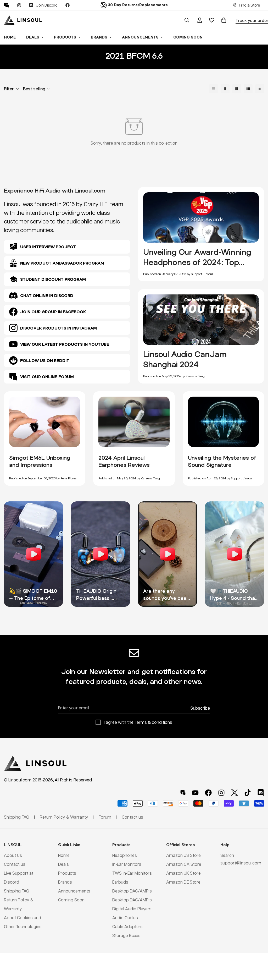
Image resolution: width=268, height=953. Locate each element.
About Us (13, 855)
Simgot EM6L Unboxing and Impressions (39, 461)
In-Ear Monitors (126, 864)
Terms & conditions (153, 722)
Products (65, 37)
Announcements (140, 37)
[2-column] (225, 88)
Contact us (14, 864)
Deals (32, 37)
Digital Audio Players (132, 908)
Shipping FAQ (16, 891)
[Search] (187, 20)
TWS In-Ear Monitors (132, 873)
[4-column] (248, 88)
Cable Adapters (127, 926)
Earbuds (120, 882)
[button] (224, 20)
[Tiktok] (247, 792)
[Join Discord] (260, 792)
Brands (99, 37)
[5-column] (259, 88)
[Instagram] (19, 5)
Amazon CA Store (183, 864)
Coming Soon (188, 37)
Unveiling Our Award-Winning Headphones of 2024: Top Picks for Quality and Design (197, 262)
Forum (105, 817)
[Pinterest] (6, 5)
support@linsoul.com (240, 863)
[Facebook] (67, 5)
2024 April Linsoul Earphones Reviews (124, 461)
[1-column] (213, 88)
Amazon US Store (183, 855)
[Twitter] (234, 792)
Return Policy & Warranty (64, 817)
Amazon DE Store (183, 882)
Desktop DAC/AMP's (132, 891)
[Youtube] (195, 792)
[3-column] (236, 88)
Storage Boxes (126, 935)
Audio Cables (125, 917)
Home (64, 855)
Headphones (124, 855)
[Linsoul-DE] (23, 20)
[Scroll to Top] (258, 924)
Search (227, 855)
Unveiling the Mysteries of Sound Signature (222, 461)
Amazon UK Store (183, 873)
